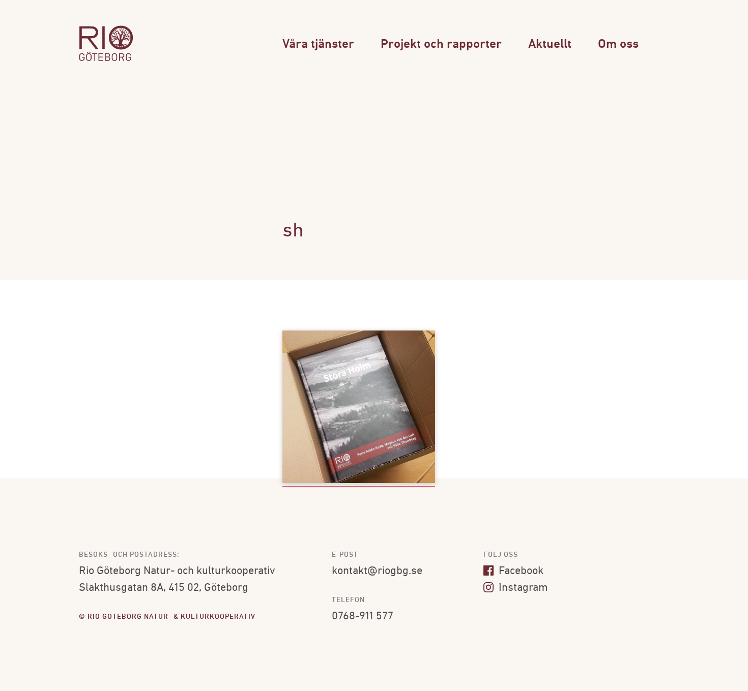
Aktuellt (549, 44)
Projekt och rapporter (441, 44)
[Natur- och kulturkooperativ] (106, 60)
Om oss (618, 44)
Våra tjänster (318, 44)
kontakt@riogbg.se (377, 571)
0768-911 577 (362, 616)
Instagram (522, 588)
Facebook (519, 571)
